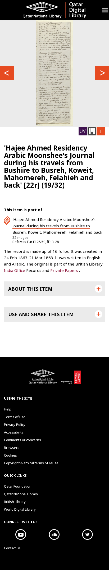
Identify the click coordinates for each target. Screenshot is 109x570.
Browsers (11, 447)
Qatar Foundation (17, 486)
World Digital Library (20, 509)
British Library (71, 379)
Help (7, 409)
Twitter (87, 534)
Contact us (12, 548)
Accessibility (13, 432)
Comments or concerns (22, 440)
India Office (15, 270)
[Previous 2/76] (7, 73)
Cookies (10, 455)
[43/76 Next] (102, 73)
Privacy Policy (14, 424)
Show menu (105, 10)
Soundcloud (54, 534)
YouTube (20, 534)
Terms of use (14, 416)
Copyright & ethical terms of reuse (31, 463)
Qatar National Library (43, 379)
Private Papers (64, 270)
